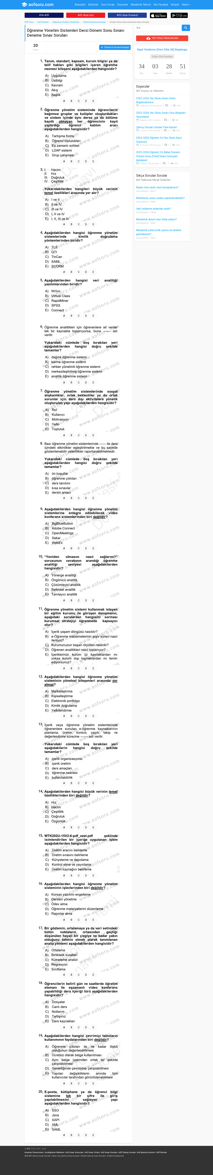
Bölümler (93, 4)
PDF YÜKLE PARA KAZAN (162, 38)
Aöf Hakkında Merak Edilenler (153, 179)
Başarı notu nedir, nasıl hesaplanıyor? (157, 187)
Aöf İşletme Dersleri (146, 1152)
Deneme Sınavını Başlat (115, 47)
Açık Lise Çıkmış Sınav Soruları (65, 1156)
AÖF (28, 1149)
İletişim (175, 4)
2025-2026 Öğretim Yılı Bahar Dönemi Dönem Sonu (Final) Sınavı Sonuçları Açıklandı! (158, 156)
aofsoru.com (37, 4)
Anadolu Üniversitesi (34, 1152)
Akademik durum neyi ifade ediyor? (156, 219)
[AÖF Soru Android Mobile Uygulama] (179, 15)
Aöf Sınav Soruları (109, 1152)
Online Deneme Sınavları (94, 22)
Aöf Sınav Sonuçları (74, 1152)
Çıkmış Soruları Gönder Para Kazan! (156, 127)
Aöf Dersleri (43, 22)
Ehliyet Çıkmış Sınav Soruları (93, 1156)
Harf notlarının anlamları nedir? (153, 208)
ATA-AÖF (44, 15)
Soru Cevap (107, 4)
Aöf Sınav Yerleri (92, 1152)
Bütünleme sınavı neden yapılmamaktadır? (160, 198)
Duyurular (122, 4)
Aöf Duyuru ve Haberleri (150, 90)
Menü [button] (185, 4)
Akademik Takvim (141, 4)
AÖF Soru (29, 22)
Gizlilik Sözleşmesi (115, 1156)
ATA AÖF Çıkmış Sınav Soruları (38, 1156)
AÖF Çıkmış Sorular (127, 1152)
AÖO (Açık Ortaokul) (127, 15)
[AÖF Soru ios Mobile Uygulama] (158, 15)
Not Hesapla (161, 4)
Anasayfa (80, 4)
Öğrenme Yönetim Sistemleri (66, 22)
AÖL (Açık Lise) (86, 15)
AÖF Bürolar (161, 1152)
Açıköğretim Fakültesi (54, 1152)
